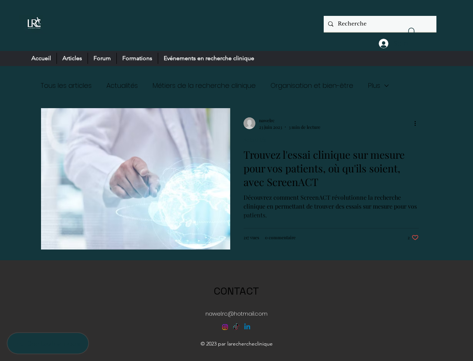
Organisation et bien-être (311, 85)
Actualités (122, 85)
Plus (374, 85)
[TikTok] (236, 327)
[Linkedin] (247, 327)
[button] (411, 35)
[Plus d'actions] (417, 123)
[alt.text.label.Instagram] (225, 327)
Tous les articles (66, 85)
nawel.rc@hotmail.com (236, 313)
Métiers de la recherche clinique (204, 85)
